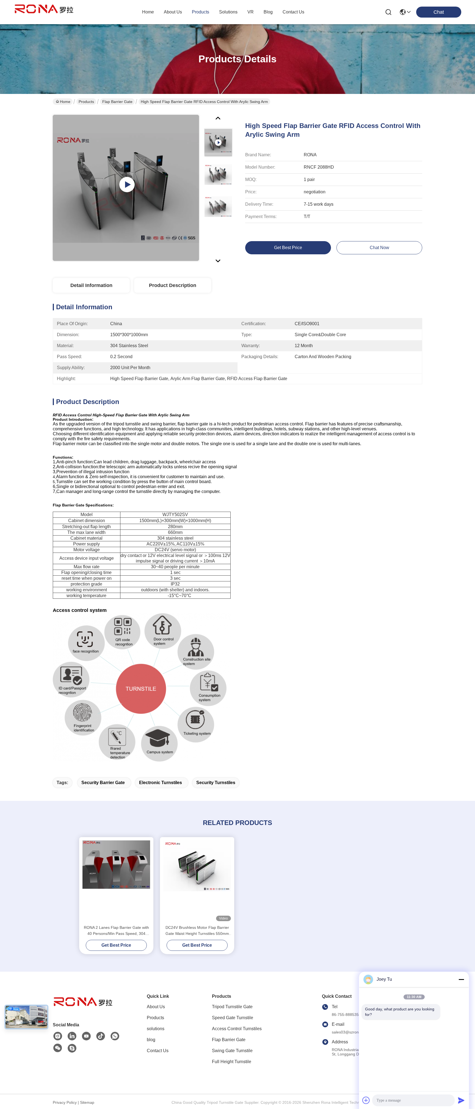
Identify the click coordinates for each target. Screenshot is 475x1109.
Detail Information (91, 285)
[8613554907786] (115, 1036)
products (200, 12)
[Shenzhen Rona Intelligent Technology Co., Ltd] (44, 12)
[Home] (83, 1008)
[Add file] (366, 1100)
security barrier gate (103, 782)
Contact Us (158, 1050)
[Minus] (461, 979)
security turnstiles (215, 782)
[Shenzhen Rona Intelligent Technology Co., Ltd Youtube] (86, 1036)
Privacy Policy (65, 1102)
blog (268, 12)
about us (173, 12)
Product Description (172, 285)
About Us (156, 1006)
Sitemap (87, 1102)
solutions (228, 12)
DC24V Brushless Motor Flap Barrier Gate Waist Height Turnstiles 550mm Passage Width (197, 931)
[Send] (461, 1100)
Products (86, 101)
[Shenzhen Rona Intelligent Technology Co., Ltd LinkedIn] (72, 1036)
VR (250, 12)
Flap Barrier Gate (117, 101)
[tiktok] (101, 1036)
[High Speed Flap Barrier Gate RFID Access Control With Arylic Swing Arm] (126, 188)
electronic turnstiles (160, 782)
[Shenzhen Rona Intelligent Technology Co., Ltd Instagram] (58, 1036)
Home (148, 12)
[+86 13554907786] (72, 1048)
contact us (293, 12)
